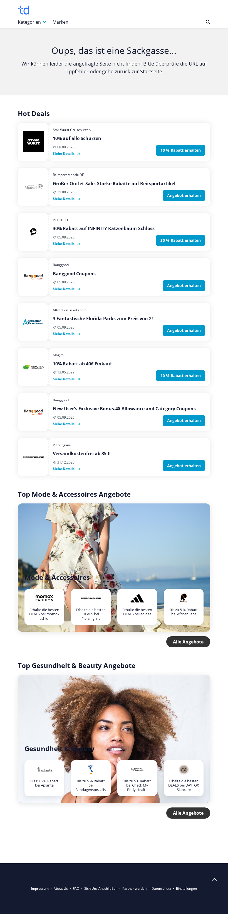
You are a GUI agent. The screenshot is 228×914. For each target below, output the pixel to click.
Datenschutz (161, 888)
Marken (60, 22)
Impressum (40, 888)
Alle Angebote (188, 642)
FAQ (76, 888)
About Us (61, 888)
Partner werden (134, 888)
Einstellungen (186, 888)
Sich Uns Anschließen (100, 888)
